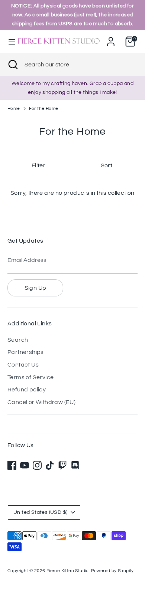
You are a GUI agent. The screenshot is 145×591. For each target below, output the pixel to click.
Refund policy (26, 390)
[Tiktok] (49, 465)
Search (17, 340)
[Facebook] (11, 465)
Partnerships (25, 352)
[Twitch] (62, 465)
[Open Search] (12, 64)
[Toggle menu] (8, 41)
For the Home (43, 108)
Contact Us (23, 365)
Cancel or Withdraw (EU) (41, 402)
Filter (38, 165)
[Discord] (75, 465)
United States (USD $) (40, 512)
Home (13, 108)
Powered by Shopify (112, 570)
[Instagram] (37, 465)
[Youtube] (24, 465)
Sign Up (35, 288)
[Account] (110, 39)
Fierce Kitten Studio (67, 570)
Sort (107, 165)
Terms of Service (30, 377)
